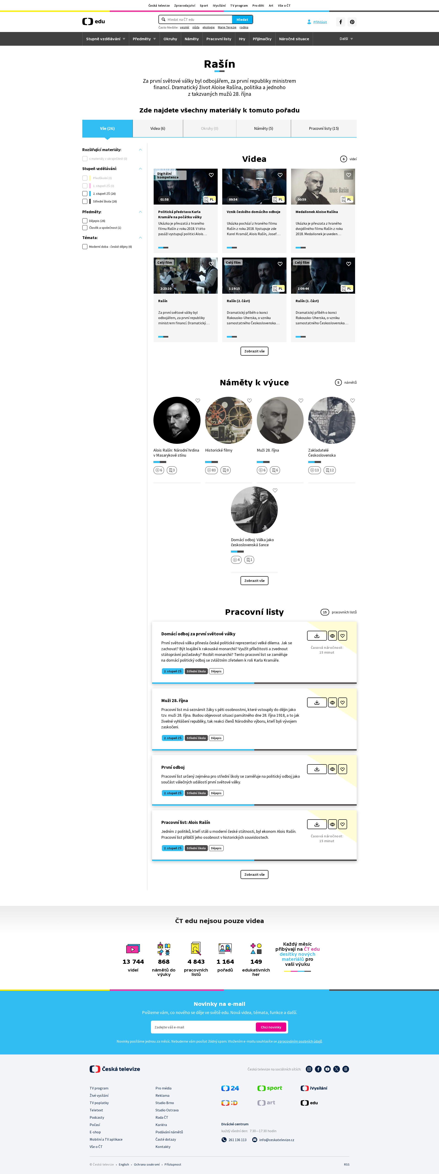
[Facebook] (340, 22)
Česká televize (159, 5)
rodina (244, 27)
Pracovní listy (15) (324, 128)
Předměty (142, 39)
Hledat (242, 19)
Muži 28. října (174, 700)
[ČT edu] (93, 23)
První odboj (173, 767)
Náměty (192, 39)
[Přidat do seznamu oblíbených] (211, 175)
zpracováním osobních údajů (300, 1041)
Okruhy (170, 39)
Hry (242, 39)
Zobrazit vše (254, 351)
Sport (204, 5)
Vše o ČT (284, 5)
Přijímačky (262, 39)
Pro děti (258, 5)
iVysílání (219, 5)
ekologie (209, 27)
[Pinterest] (352, 22)
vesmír (184, 27)
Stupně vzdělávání (103, 39)
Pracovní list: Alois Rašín (185, 822)
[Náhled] (332, 636)
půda (196, 27)
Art (271, 5)
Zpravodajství (184, 5)
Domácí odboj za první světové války (198, 633)
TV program (239, 5)
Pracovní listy (218, 39)
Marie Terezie (227, 27)
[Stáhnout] (317, 636)
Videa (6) (157, 128)
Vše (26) (107, 128)
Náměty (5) (263, 128)
